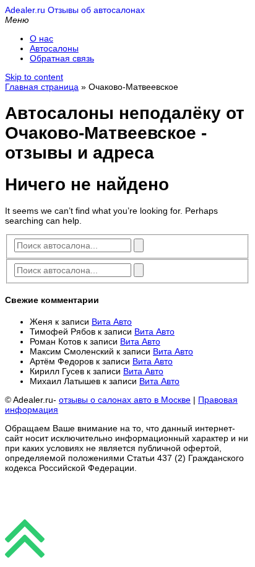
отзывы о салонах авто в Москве (125, 400)
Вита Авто (112, 322)
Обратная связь (62, 58)
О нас (41, 38)
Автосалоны (54, 48)
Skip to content (34, 77)
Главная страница (42, 87)
